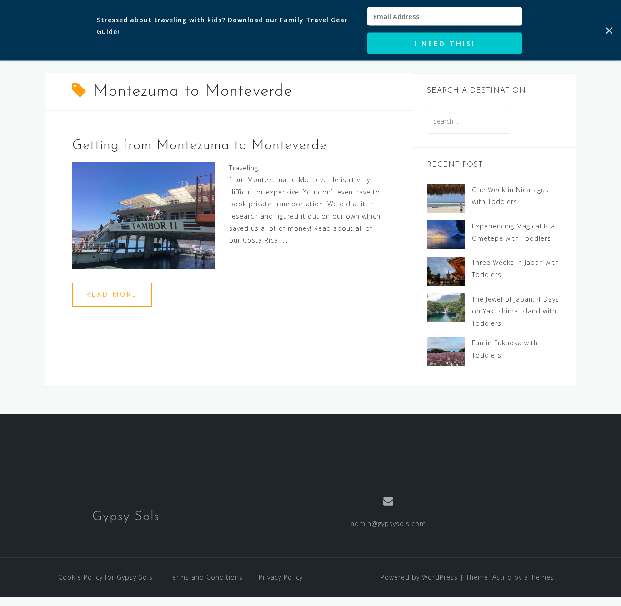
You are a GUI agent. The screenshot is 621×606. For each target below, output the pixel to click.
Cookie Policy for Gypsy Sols (105, 577)
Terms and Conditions (206, 577)
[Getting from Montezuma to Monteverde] (143, 214)
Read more (112, 294)
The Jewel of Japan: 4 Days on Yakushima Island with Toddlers (515, 311)
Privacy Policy (281, 577)
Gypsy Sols (126, 517)
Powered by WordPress (419, 577)
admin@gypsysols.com (388, 523)
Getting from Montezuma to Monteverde (199, 146)
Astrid (502, 577)
